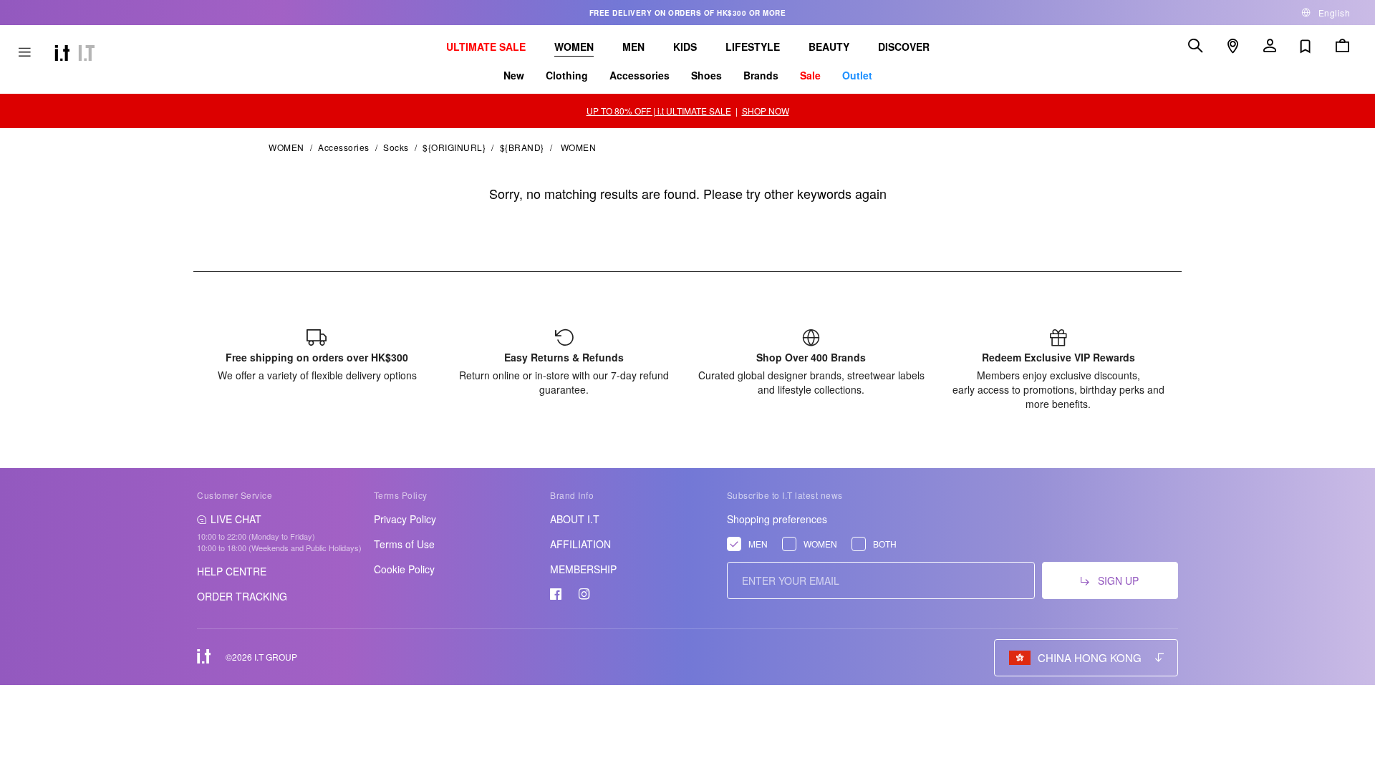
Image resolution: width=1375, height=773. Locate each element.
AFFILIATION (580, 544)
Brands (760, 75)
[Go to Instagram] (584, 594)
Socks (396, 147)
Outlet (857, 75)
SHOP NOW (765, 110)
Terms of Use (404, 544)
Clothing (567, 75)
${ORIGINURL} (454, 147)
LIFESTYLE (752, 46)
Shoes (706, 75)
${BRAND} (522, 147)
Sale (810, 75)
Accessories (639, 75)
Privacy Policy (405, 519)
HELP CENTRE (231, 571)
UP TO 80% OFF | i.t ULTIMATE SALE (659, 110)
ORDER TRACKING (242, 596)
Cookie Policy (404, 569)
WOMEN (574, 46)
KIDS (685, 46)
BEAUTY (829, 46)
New (513, 75)
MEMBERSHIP (583, 569)
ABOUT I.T (574, 519)
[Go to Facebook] (555, 594)
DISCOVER (904, 46)
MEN (633, 46)
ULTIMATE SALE (486, 46)
